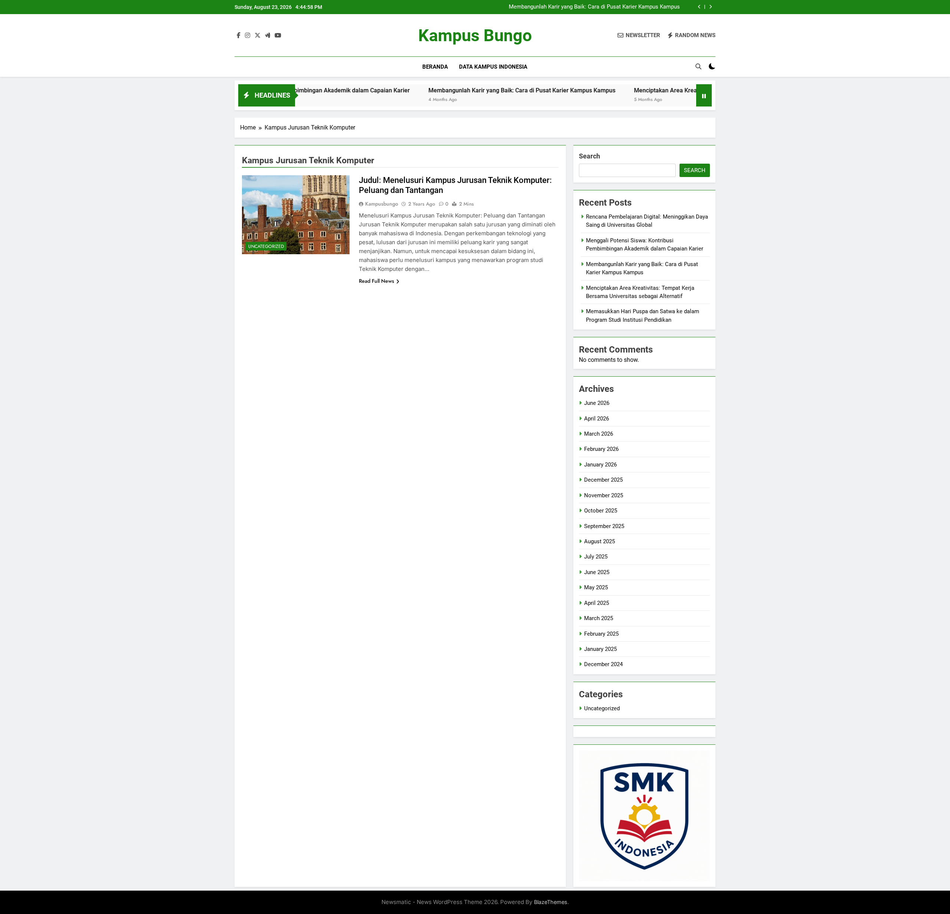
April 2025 (596, 603)
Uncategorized (266, 246)
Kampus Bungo (475, 35)
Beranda (435, 66)
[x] (257, 35)
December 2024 (603, 664)
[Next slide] (710, 7)
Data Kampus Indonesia (493, 66)
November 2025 (603, 495)
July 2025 (595, 556)
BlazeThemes (550, 902)
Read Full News (376, 281)
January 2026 (600, 464)
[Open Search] (698, 66)
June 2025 (596, 572)
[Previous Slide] (699, 7)
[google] (267, 35)
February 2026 (601, 449)
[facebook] (239, 35)
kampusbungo (381, 203)
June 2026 (596, 403)
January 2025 (600, 649)
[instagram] (247, 35)
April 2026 (596, 418)
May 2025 (596, 587)
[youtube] (278, 35)
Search (589, 156)
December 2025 (603, 479)
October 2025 (600, 510)
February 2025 (601, 633)
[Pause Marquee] (704, 95)
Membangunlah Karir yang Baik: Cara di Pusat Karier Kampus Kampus (594, 7)
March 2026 (598, 433)
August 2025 (599, 541)
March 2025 (598, 618)
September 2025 (604, 526)
